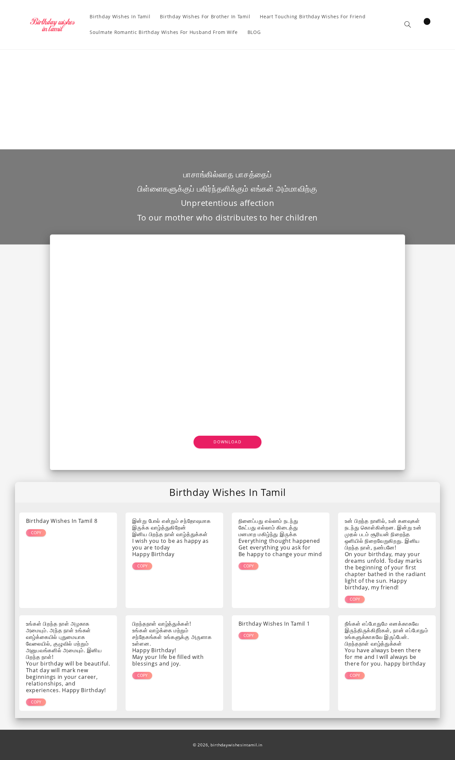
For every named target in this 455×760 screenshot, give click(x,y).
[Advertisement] (227, 99)
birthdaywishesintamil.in (236, 744)
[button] (408, 24)
